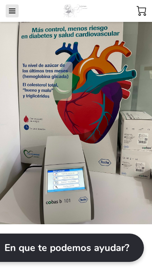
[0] (141, 11)
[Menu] (12, 10)
